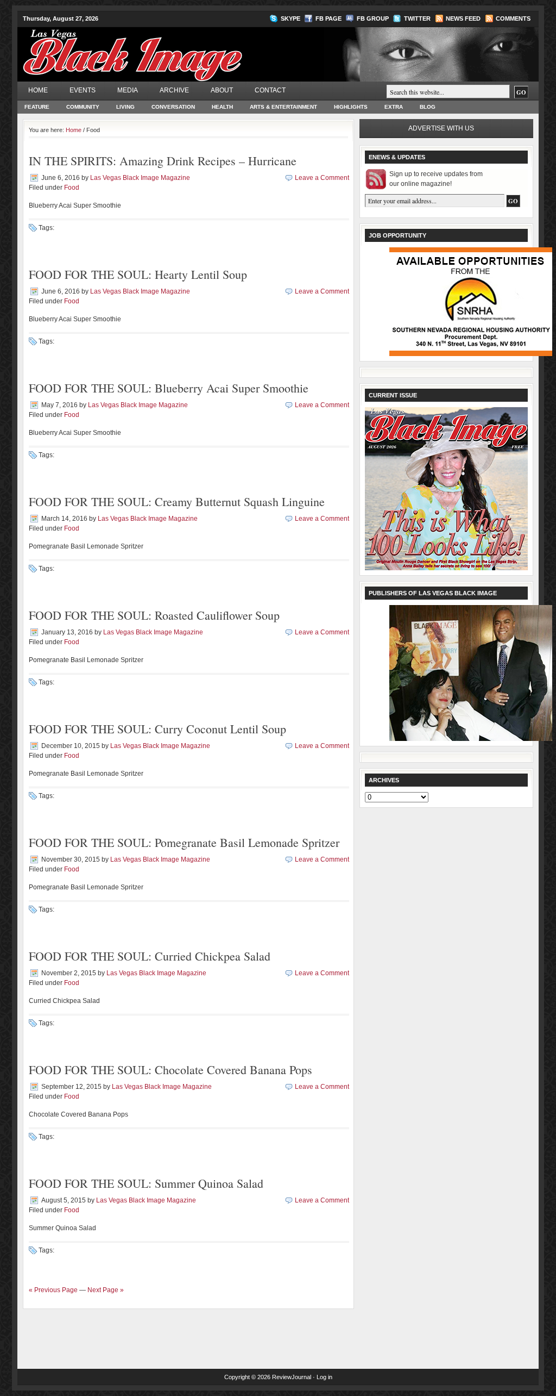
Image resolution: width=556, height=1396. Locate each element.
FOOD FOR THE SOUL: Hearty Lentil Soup (138, 274)
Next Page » (105, 1290)
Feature (36, 107)
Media (127, 90)
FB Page (328, 18)
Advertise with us (441, 128)
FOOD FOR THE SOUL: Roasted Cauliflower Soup (154, 615)
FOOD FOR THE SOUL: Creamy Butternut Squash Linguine (177, 501)
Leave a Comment (322, 178)
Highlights (351, 107)
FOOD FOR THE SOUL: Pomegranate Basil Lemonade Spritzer (184, 842)
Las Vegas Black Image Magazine (175, 48)
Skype (290, 18)
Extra (393, 107)
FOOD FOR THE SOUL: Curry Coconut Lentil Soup (157, 729)
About (222, 90)
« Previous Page (53, 1290)
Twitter (417, 18)
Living (125, 107)
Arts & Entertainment (283, 107)
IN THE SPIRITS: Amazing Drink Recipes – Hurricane (162, 161)
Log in (324, 1377)
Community (82, 107)
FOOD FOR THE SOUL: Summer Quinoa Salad (146, 1183)
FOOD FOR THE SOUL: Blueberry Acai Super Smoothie (168, 388)
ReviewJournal (291, 1377)
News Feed (463, 18)
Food (71, 187)
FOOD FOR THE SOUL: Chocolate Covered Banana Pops (170, 1069)
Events (83, 90)
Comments (513, 18)
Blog (427, 107)
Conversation (173, 107)
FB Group (373, 18)
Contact (270, 90)
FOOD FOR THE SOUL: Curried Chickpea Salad (149, 956)
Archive (174, 90)
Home (38, 90)
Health (222, 107)
